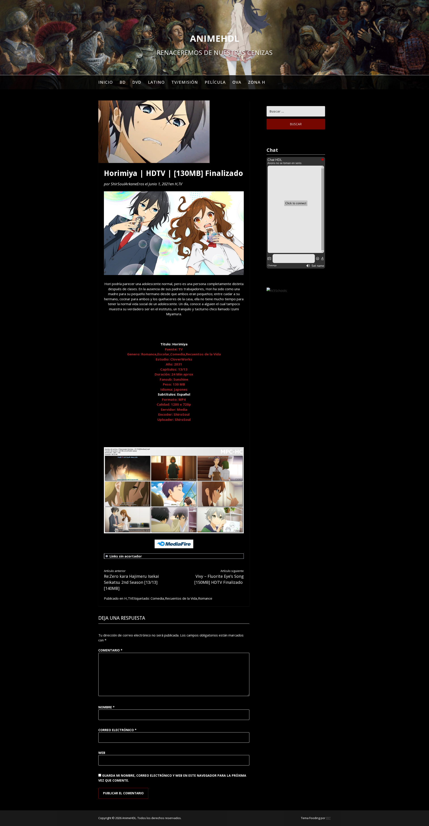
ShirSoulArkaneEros (127, 183)
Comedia (157, 598)
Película (215, 82)
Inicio (105, 82)
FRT (328, 818)
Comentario (110, 650)
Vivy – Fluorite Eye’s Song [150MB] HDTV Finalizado (219, 577)
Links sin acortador (125, 556)
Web (101, 753)
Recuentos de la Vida (181, 598)
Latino (156, 82)
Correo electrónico (117, 730)
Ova (236, 82)
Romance (205, 598)
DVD (136, 82)
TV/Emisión (184, 82)
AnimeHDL (214, 38)
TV (180, 183)
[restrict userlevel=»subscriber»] (175, 556)
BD (123, 82)
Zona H (256, 82)
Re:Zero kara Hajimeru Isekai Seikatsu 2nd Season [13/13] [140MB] (131, 580)
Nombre (106, 707)
